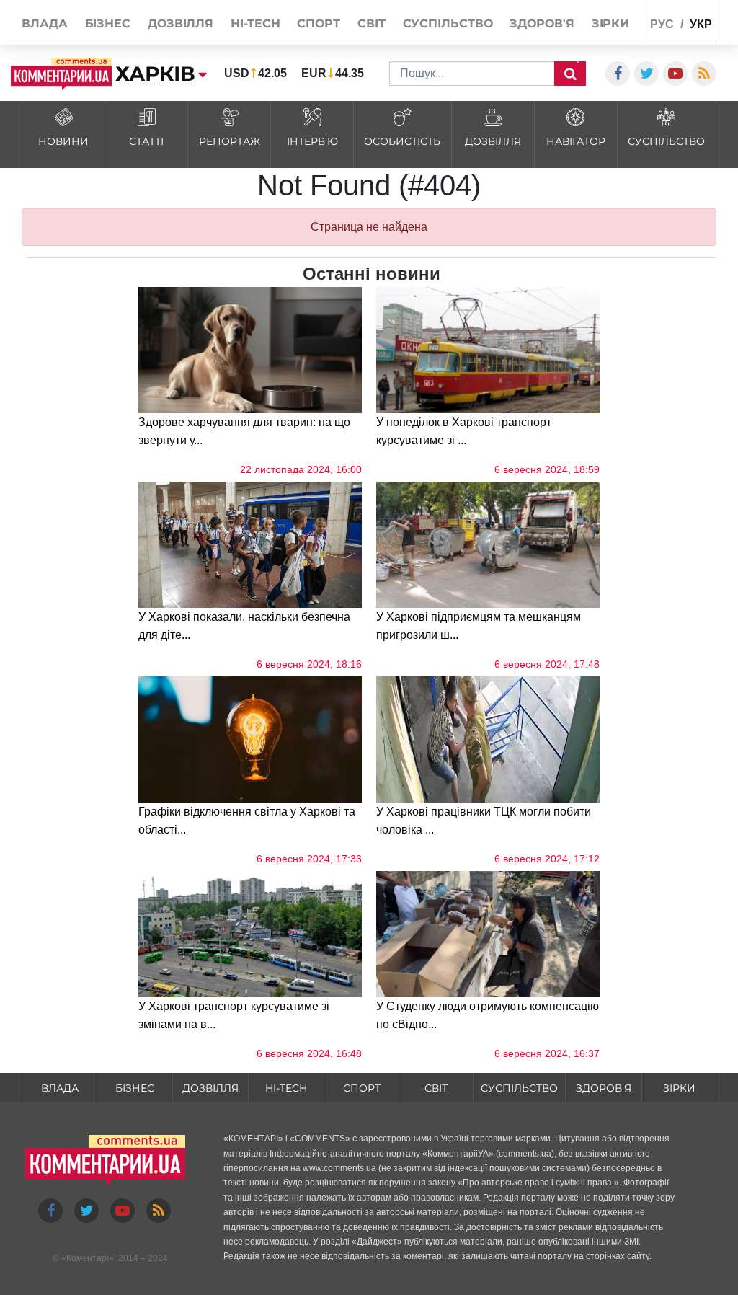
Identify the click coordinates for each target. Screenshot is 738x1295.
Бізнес (134, 1088)
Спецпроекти (588, 57)
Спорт (362, 1088)
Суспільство (519, 1088)
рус (662, 24)
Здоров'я (603, 1088)
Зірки (679, 1088)
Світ (436, 1088)
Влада (60, 1088)
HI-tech (286, 1088)
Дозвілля (210, 1088)
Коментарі (87, 1258)
